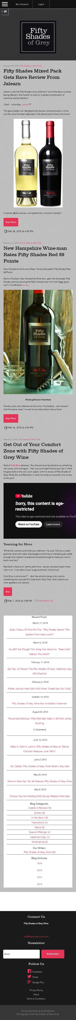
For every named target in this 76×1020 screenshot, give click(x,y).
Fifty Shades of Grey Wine (30, 66)
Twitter (35, 977)
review (25, 285)
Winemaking (40, 841)
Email (67, 945)
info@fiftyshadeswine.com (36, 936)
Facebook (37, 971)
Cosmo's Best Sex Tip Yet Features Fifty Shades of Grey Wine (40, 781)
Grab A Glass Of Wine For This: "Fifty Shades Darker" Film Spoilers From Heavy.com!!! (40, 632)
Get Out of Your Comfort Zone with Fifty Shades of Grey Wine (33, 451)
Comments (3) (45, 600)
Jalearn (25, 104)
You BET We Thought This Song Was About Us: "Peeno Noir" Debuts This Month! (39, 651)
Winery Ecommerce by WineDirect (37, 1011)
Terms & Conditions (36, 998)
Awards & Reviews (39, 807)
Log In (41, 4)
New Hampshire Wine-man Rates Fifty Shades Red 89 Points (35, 254)
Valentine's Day (39, 837)
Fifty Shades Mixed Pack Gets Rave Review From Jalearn (33, 77)
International (40, 822)
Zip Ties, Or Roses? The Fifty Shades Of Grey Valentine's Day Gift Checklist (40, 671)
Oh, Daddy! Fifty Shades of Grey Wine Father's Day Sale (39, 766)
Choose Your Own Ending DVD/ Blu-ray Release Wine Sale (40, 796)
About (36, 994)
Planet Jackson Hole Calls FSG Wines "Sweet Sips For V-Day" (39, 688)
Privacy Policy (36, 990)
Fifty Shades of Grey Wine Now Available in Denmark (39, 703)
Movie (39, 827)
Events (39, 812)
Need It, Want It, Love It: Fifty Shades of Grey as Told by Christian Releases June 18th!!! (39, 749)
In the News (39, 817)
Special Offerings (39, 832)
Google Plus (38, 982)
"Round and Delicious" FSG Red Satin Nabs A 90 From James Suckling (40, 721)
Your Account (22, 4)
